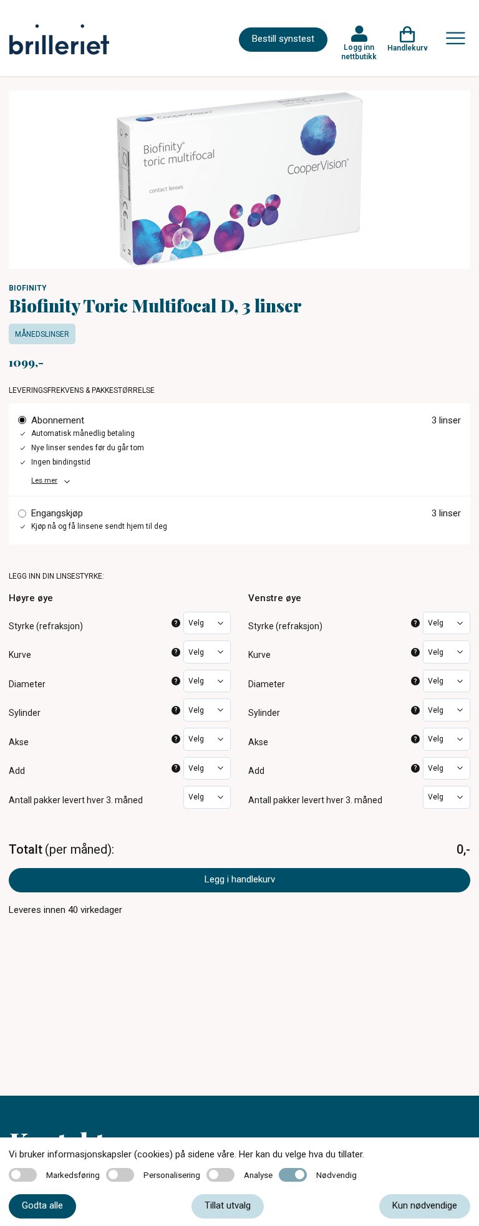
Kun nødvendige (424, 1205)
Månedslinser (42, 334)
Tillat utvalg (228, 1205)
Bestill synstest (283, 38)
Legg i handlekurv (240, 879)
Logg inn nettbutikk (359, 51)
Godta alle (42, 1205)
